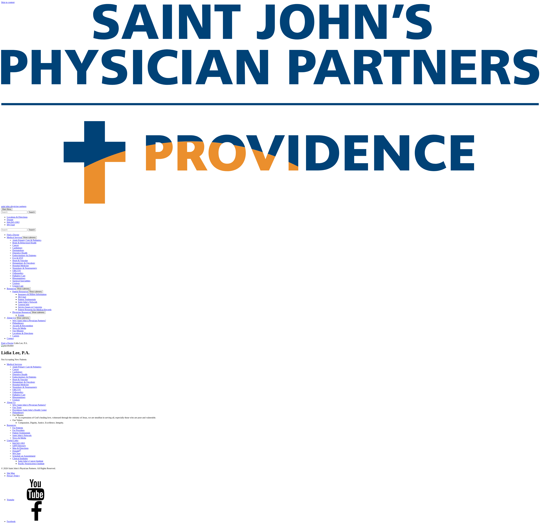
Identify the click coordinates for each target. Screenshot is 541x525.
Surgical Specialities (21, 281)
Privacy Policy (13, 476)
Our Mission (18, 331)
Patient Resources (20, 291)
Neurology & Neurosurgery (24, 268)
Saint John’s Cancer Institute (30, 461)
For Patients (17, 428)
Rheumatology (19, 278)
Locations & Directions (22, 333)
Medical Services (14, 237)
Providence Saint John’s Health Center (29, 410)
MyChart (11, 225)
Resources (11, 288)
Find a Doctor (13, 235)
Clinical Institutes (20, 458)
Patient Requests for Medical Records (34, 309)
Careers (15, 336)
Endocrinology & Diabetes (24, 255)
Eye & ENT (17, 258)
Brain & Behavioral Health (24, 243)
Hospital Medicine (20, 265)
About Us (11, 318)
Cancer (15, 245)
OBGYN (16, 270)
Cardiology (17, 248)
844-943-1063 (13, 222)
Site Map (11, 473)
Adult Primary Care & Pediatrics (26, 240)
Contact (10, 338)
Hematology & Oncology (23, 263)
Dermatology (18, 250)
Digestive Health (19, 253)
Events (21, 315)
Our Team (16, 407)
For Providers (18, 430)
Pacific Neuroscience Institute (31, 463)
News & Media (19, 328)
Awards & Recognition (22, 325)
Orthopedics (17, 273)
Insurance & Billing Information (32, 294)
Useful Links (12, 440)
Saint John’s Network (27, 302)
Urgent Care (17, 286)
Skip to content (8, 2)
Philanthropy (18, 323)
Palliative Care (18, 276)
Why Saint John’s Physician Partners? (29, 320)
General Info (23, 304)
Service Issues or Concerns (30, 307)
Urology (16, 283)
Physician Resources (21, 312)
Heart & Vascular (20, 260)
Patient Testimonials (27, 299)
